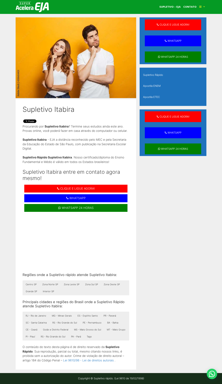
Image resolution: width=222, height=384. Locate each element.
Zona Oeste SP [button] (112, 284)
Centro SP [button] (31, 284)
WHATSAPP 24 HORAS (77, 208)
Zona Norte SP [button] (50, 284)
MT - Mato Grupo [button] (116, 329)
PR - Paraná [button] (110, 315)
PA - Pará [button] (76, 336)
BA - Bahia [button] (112, 322)
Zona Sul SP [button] (91, 284)
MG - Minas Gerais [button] (62, 315)
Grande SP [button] (31, 291)
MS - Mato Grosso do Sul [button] (87, 329)
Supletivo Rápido (153, 75)
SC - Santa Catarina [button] (36, 322)
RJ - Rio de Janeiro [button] (36, 315)
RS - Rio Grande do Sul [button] (64, 322)
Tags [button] (89, 336)
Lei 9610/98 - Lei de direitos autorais (88, 360)
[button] (212, 374)
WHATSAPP (77, 198)
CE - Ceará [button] (31, 329)
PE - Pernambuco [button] (92, 322)
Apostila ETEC (151, 97)
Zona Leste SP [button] (71, 284)
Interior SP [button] (48, 291)
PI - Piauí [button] (30, 336)
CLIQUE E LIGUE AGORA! (77, 188)
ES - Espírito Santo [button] (88, 315)
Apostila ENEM (152, 85)
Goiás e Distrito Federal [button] (55, 329)
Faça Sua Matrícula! (196, 6)
